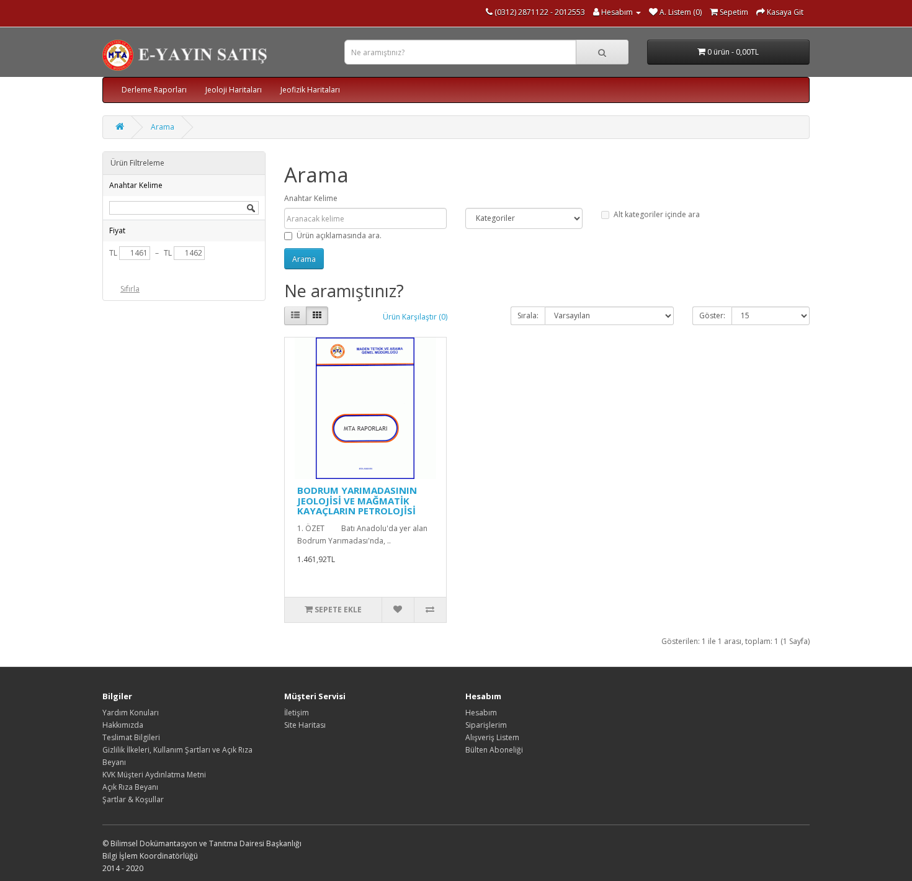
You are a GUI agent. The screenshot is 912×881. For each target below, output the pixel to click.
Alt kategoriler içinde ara (657, 214)
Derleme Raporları (154, 89)
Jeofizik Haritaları (310, 89)
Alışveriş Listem (492, 737)
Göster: (712, 315)
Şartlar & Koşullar (133, 799)
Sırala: (528, 315)
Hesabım (481, 712)
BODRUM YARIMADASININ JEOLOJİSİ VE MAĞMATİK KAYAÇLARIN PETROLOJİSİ (357, 500)
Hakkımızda (122, 725)
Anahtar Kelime (311, 198)
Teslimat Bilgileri (131, 737)
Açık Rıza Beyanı (130, 787)
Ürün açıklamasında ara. (339, 235)
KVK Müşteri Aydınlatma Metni (154, 774)
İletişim (296, 712)
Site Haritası (305, 725)
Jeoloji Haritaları (233, 89)
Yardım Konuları (130, 712)
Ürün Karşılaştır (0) (415, 316)
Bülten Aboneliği (494, 750)
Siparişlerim (486, 725)
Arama (162, 127)
